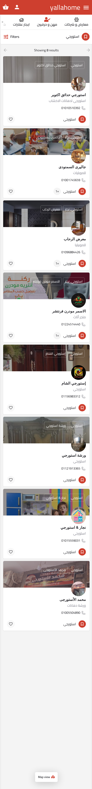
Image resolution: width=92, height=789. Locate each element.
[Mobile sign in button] (17, 7)
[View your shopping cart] (5, 7)
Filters (14, 36)
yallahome (65, 7)
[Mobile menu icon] (86, 7)
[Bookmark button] (11, 119)
